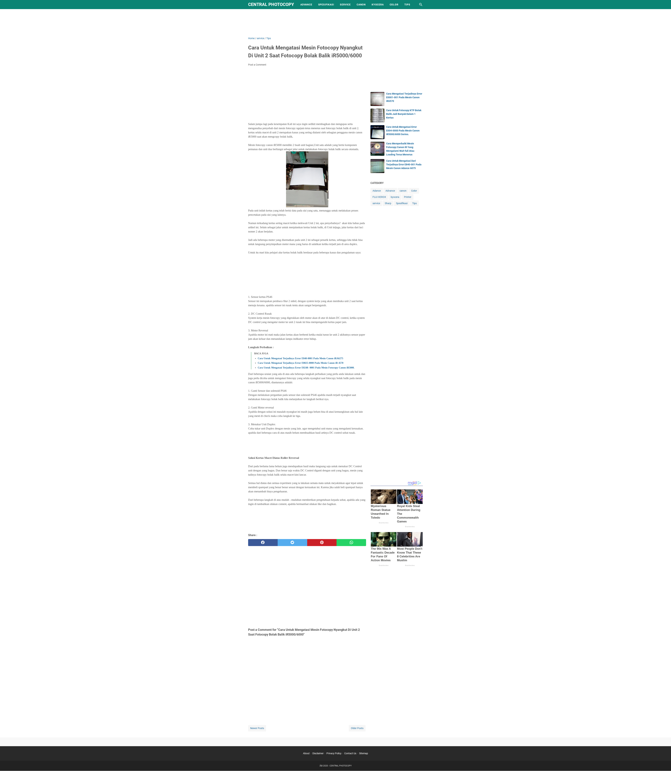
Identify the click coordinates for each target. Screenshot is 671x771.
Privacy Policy (333, 753)
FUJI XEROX (379, 197)
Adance (377, 190)
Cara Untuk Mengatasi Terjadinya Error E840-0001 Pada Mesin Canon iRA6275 (300, 358)
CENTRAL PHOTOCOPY (271, 4)
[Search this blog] (421, 4)
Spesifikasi (326, 4)
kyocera (395, 197)
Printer (407, 197)
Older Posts (357, 728)
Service (345, 4)
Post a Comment (257, 64)
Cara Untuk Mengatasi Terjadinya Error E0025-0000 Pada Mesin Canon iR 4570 (300, 363)
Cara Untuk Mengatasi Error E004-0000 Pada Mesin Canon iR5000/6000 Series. (403, 130)
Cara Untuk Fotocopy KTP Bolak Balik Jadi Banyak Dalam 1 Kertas (403, 114)
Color (394, 4)
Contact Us (350, 753)
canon (403, 190)
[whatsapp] (351, 542)
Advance (306, 4)
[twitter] (292, 542)
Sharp (388, 203)
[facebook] (263, 542)
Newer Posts (257, 728)
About (306, 753)
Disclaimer (318, 753)
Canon (361, 4)
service (376, 203)
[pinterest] (322, 542)
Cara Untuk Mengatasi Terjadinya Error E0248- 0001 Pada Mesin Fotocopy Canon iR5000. (306, 367)
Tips (407, 4)
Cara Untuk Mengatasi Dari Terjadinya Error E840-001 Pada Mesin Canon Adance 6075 (403, 164)
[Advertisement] (335, 22)
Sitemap (363, 753)
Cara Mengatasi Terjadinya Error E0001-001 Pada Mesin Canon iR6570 (404, 97)
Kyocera (378, 4)
